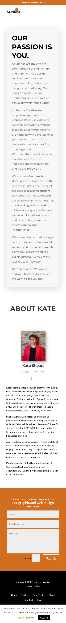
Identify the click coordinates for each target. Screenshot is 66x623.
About (52, 595)
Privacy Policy (33, 586)
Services (25, 595)
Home (14, 595)
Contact (29, 600)
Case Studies (39, 595)
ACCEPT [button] (44, 617)
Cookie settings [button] (26, 617)
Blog (39, 600)
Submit (51, 558)
